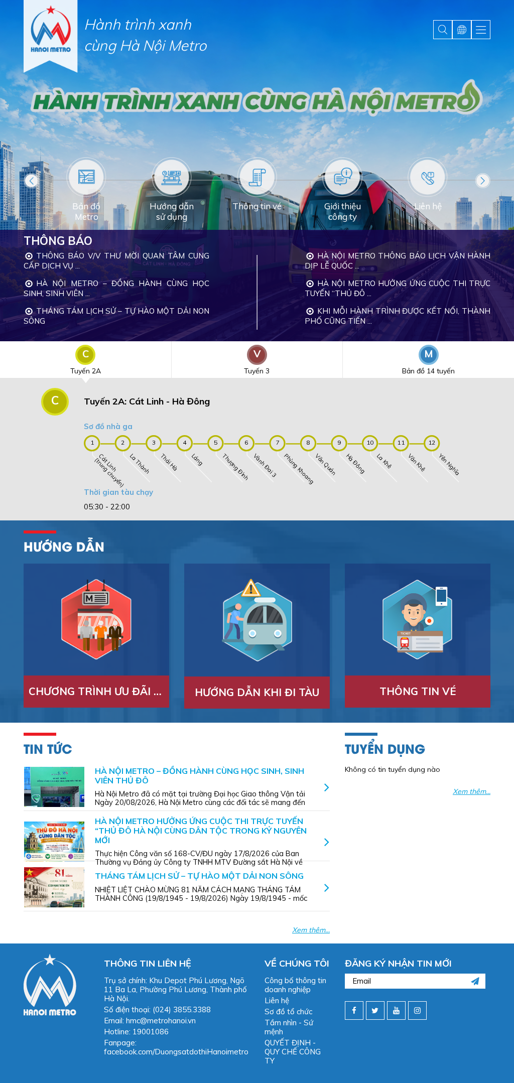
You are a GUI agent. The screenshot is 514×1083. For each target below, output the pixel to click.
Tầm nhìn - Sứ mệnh (289, 1027)
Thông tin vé (417, 691)
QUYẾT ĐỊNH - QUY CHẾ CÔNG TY (293, 1051)
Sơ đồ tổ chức (288, 1011)
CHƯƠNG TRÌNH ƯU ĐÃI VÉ (98, 691)
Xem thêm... (311, 929)
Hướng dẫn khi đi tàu (257, 692)
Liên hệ (277, 1000)
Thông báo (58, 241)
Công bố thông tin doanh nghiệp (295, 985)
